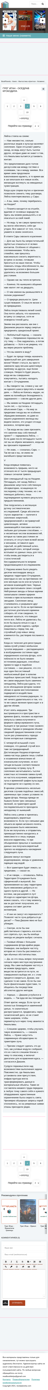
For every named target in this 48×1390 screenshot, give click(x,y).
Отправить (17, 1303)
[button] (5, 1261)
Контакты (7, 1379)
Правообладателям (21, 1379)
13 (27, 112)
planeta (6, 4)
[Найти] (42, 4)
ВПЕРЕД (25, 118)
